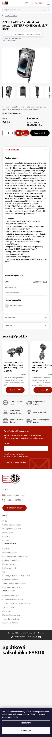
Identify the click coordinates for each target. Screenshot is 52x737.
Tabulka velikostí (11, 287)
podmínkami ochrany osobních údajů (16, 456)
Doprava (5, 549)
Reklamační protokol (10, 580)
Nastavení (26, 723)
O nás (4, 521)
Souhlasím (26, 731)
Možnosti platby (8, 564)
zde (16, 717)
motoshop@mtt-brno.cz (16, 495)
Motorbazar (6, 611)
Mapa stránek (7, 533)
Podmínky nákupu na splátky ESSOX (16, 576)
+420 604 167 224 (14, 500)
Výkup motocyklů (8, 607)
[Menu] (49, 3)
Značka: (9, 40)
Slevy (4, 572)
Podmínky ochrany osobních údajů (15, 556)
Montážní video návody (11, 615)
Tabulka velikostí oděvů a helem (14, 583)
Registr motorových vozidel (12, 600)
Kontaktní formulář (14, 508)
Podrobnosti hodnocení (33, 34)
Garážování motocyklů (10, 596)
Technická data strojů (10, 619)
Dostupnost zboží (9, 568)
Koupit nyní (38, 133)
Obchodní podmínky (10, 553)
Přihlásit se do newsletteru (16, 463)
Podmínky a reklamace (13, 293)
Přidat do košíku (24, 133)
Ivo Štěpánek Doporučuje (11, 529)
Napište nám (7, 536)
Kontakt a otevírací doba (11, 525)
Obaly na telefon (16, 306)
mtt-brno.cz (22, 633)
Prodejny (5, 540)
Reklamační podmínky (10, 560)
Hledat (45, 10)
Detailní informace (10, 113)
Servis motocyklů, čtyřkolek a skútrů (16, 604)
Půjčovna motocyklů (10, 623)
